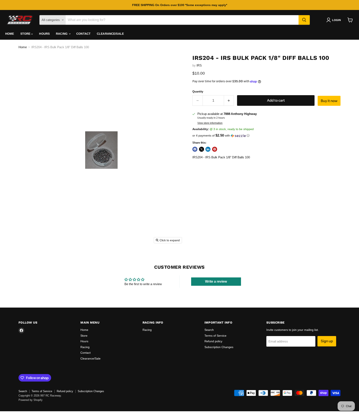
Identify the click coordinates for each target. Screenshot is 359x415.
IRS (199, 65)
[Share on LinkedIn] (207, 149)
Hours (44, 33)
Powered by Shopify (30, 399)
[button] (334, 19)
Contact (83, 33)
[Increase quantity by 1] (229, 100)
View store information (210, 123)
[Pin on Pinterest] (214, 149)
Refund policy (213, 341)
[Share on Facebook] (194, 149)
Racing (62, 33)
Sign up (327, 341)
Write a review (216, 281)
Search (209, 329)
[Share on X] (201, 149)
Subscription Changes (218, 347)
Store (25, 33)
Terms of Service (215, 335)
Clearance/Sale (110, 33)
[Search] (304, 20)
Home (9, 33)
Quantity (197, 91)
